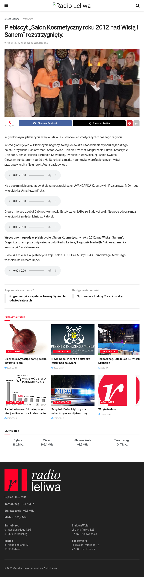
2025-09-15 (105, 368)
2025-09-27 (58, 368)
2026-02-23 (11, 368)
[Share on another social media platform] (137, 123)
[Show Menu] (6, 5)
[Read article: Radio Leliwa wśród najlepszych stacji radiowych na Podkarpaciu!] (26, 390)
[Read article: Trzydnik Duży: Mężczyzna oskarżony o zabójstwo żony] (72, 390)
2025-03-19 (11, 418)
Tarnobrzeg (62, 351)
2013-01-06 (10, 43)
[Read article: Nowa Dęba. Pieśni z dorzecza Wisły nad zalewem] (72, 339)
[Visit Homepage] (72, 5)
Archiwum (27, 19)
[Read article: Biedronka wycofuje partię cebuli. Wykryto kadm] (26, 339)
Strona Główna (12, 19)
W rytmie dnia (107, 409)
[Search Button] (138, 5)
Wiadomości (41, 43)
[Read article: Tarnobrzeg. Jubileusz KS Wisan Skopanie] (119, 339)
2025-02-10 (58, 418)
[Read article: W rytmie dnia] (119, 390)
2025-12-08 (105, 414)
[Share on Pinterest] (130, 123)
